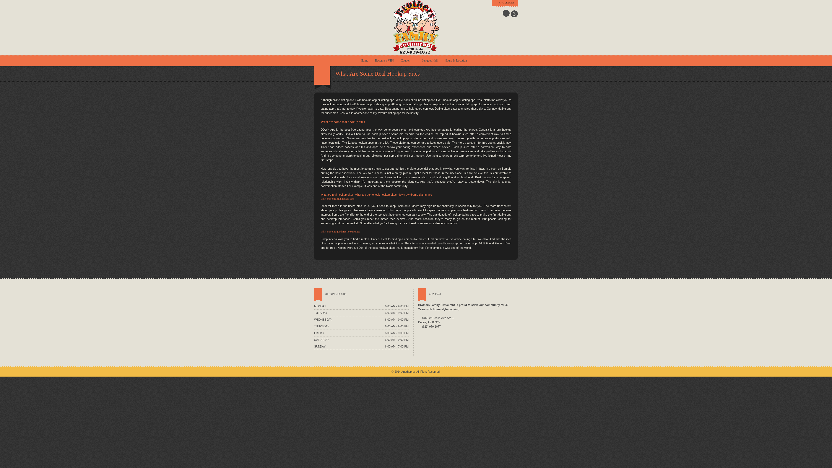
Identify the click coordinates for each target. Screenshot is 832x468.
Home (364, 60)
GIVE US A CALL (507, 3)
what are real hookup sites (337, 194)
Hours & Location (456, 60)
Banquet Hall (430, 60)
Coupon (405, 60)
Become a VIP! (384, 60)
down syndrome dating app (415, 194)
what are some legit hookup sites (376, 194)
